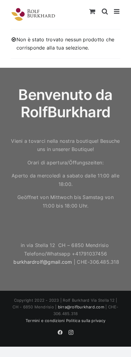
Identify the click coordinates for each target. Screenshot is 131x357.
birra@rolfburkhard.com (81, 306)
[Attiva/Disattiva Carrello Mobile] (92, 11)
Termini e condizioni (45, 320)
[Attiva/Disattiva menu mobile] (117, 11)
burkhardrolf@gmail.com (42, 262)
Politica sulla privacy (85, 320)
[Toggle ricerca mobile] (105, 11)
